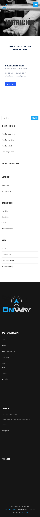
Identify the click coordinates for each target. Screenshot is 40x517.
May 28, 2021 (12, 68)
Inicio (3, 339)
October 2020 (7, 191)
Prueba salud (7, 146)
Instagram (5, 431)
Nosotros (5, 345)
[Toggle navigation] (35, 4)
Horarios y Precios (8, 351)
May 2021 (5, 185)
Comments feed (8, 260)
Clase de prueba (8, 152)
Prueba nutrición (14, 66)
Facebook (5, 425)
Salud (4, 223)
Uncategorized (7, 229)
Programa (5, 357)
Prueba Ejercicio (8, 140)
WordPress (24, 512)
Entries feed (6, 254)
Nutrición (24, 68)
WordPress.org (7, 266)
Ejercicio (5, 211)
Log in (4, 248)
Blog (3, 363)
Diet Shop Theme (11, 509)
